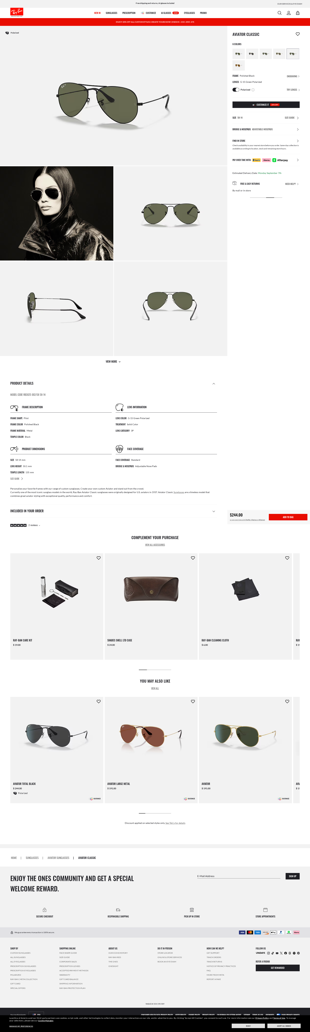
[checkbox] (298, 34)
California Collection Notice (229, 1014)
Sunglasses (179, 492)
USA (38, 1014)
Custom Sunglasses (20, 953)
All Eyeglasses (17, 962)
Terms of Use (279, 1018)
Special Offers (17, 988)
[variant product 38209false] (293, 54)
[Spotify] (294, 953)
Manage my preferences (21, 1026)
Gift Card (15, 984)
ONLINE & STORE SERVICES (170, 957)
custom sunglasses (70, 488)
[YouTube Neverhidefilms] (277, 953)
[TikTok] (272, 953)
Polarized (15, 975)
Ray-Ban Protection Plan (72, 988)
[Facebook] (285, 953)
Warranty (64, 975)
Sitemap (247, 1014)
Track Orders (214, 957)
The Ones (113, 962)
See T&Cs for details (175, 823)
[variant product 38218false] (279, 54)
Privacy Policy (262, 1018)
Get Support (213, 953)
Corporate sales (68, 962)
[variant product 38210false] (238, 65)
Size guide (64, 957)
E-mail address (205, 876)
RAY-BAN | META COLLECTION (23, 979)
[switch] (235, 90)
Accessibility (180, 1014)
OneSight (113, 966)
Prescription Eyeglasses (23, 970)
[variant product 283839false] (252, 54)
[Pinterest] (298, 953)
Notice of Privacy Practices (221, 966)
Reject (248, 1026)
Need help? (290, 184)
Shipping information (71, 984)
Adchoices (270, 1014)
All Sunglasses (18, 957)
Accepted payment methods (73, 970)
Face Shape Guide (68, 953)
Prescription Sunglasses (23, 966)
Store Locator (165, 953)
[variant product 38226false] (238, 54)
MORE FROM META (215, 975)
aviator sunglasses (58, 858)
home (14, 858)
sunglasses (32, 858)
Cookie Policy (194, 1014)
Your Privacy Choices (290, 1014)
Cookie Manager (45, 1020)
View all (155, 688)
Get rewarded (277, 968)
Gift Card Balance (68, 979)
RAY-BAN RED (114, 957)
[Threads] (290, 953)
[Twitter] (281, 953)
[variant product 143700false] (266, 54)
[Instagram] (268, 953)
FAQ (209, 970)
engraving (292, 76)
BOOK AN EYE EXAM (167, 962)
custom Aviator (105, 488)
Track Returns (214, 962)
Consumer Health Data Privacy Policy (157, 1014)
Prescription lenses (69, 966)
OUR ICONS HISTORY (118, 953)
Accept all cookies (284, 1026)
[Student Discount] (260, 953)
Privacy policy (208, 1014)
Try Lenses (292, 89)
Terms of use (257, 1014)
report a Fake (214, 979)
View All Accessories (155, 545)
